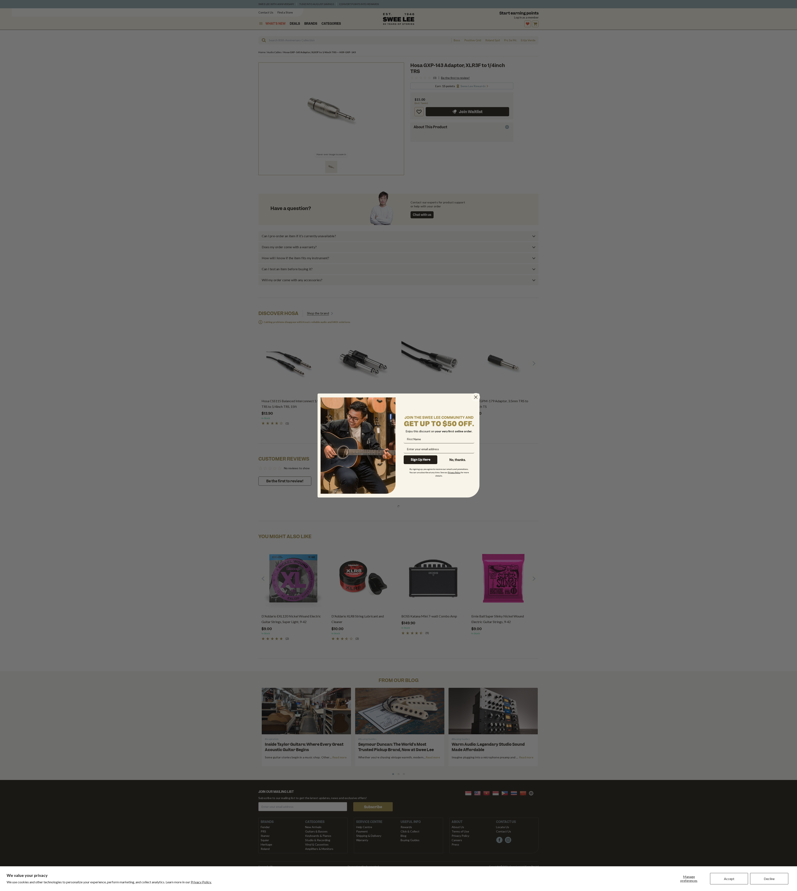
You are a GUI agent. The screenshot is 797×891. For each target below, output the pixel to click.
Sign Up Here (420, 460)
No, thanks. (457, 460)
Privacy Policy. (201, 882)
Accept (729, 879)
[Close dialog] (475, 397)
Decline (769, 879)
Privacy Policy (454, 472)
